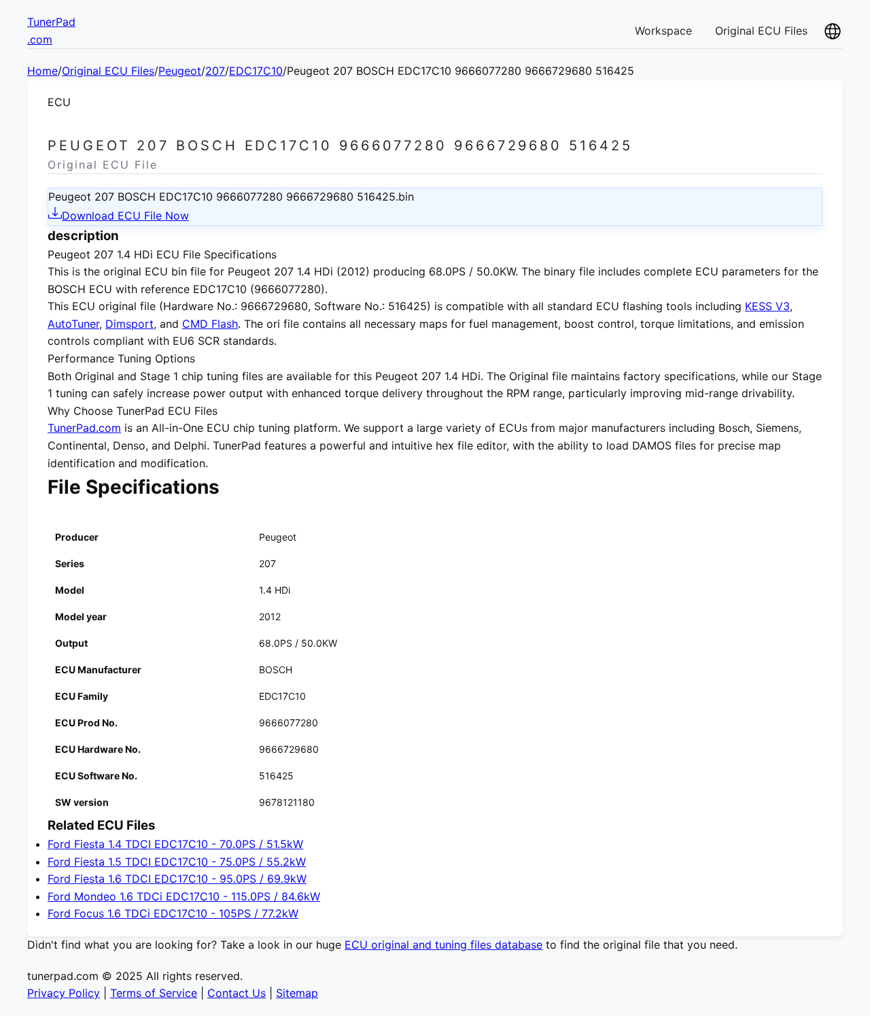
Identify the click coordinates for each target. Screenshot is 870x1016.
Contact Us (236, 993)
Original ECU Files (761, 30)
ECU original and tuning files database (443, 944)
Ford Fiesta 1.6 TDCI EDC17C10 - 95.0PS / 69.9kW (177, 878)
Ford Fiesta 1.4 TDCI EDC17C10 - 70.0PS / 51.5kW (175, 844)
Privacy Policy (63, 993)
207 (215, 71)
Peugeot (179, 71)
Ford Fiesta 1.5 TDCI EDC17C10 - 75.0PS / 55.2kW (177, 861)
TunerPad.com (84, 428)
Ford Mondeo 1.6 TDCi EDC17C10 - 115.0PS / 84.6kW (184, 896)
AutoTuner (73, 324)
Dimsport (129, 324)
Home (42, 71)
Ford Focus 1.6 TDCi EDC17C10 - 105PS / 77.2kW (173, 913)
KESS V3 (767, 306)
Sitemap (297, 993)
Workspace (663, 30)
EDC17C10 (256, 71)
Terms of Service (153, 993)
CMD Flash (210, 324)
